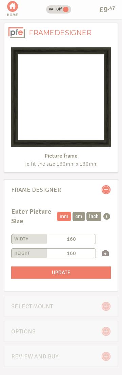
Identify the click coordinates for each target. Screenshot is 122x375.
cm (78, 216)
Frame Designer (36, 189)
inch (94, 216)
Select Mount (32, 306)
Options (23, 331)
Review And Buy (34, 356)
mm (64, 216)
